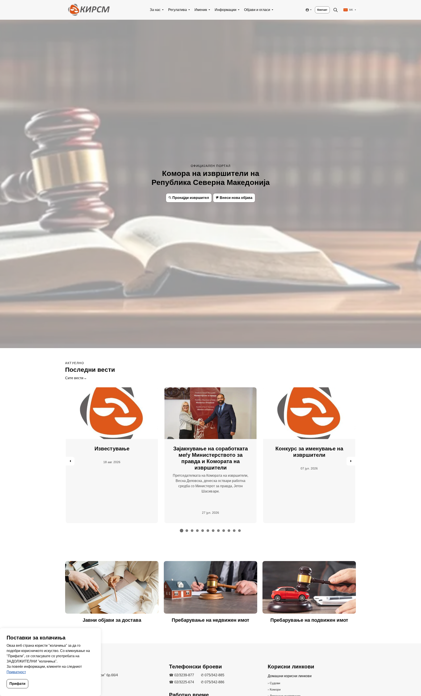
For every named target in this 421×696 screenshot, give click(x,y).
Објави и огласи (257, 10)
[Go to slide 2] (187, 530)
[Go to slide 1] (181, 530)
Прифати (17, 683)
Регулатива (177, 10)
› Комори (274, 689)
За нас (155, 10)
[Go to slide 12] (239, 530)
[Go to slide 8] (218, 530)
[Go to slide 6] (208, 530)
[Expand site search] (335, 9)
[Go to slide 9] (223, 530)
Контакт (322, 9)
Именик (200, 10)
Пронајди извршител (190, 198)
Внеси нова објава (236, 198)
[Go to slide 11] (234, 530)
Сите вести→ (76, 378)
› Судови (274, 683)
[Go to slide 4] (197, 530)
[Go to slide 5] (202, 530)
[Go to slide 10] (229, 530)
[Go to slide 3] (192, 530)
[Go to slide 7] (213, 530)
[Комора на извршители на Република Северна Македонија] (88, 9)
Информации (225, 10)
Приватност (16, 672)
